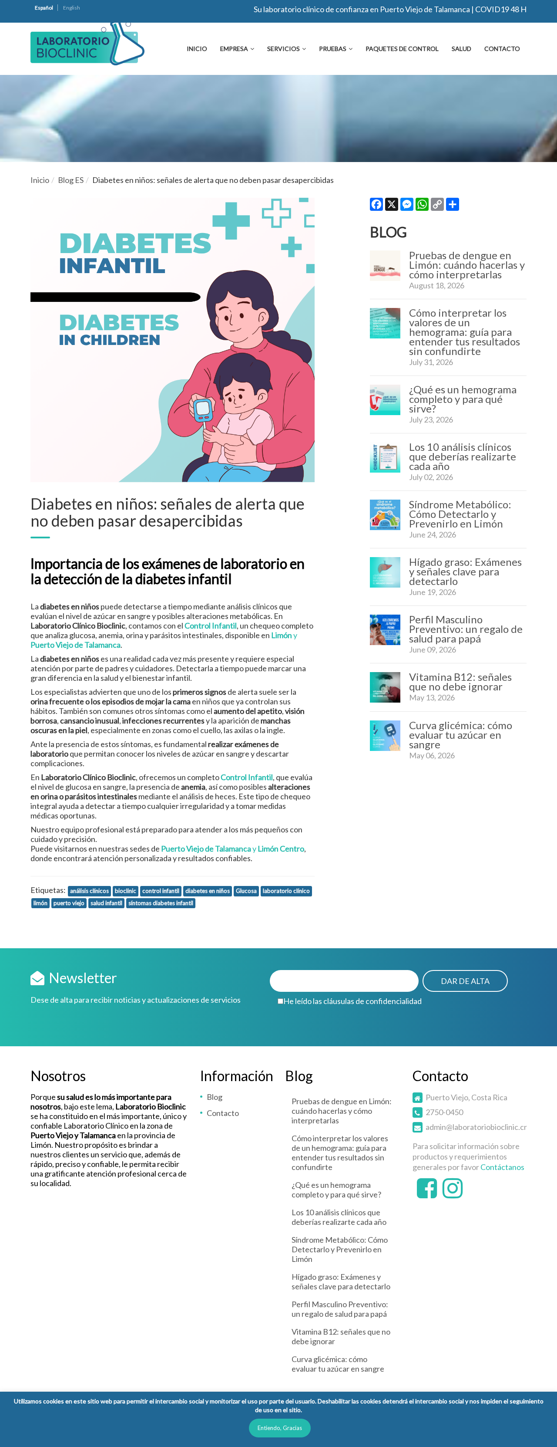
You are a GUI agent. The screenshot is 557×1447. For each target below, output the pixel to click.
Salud (461, 48)
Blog (214, 1097)
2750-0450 (444, 1112)
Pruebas (332, 48)
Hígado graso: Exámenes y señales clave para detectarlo (465, 571)
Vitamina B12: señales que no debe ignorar (460, 681)
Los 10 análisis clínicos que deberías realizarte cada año (462, 456)
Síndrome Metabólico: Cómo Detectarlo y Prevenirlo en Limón (460, 514)
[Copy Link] (437, 206)
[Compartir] (452, 206)
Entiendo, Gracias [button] (280, 1427)
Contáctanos (502, 1167)
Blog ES (71, 180)
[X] (391, 206)
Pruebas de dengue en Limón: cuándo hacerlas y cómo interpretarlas (467, 265)
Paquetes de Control (402, 48)
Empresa (234, 48)
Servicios (283, 48)
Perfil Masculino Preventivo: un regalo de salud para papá (466, 629)
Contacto (502, 48)
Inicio (197, 48)
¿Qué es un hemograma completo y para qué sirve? (463, 399)
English (71, 7)
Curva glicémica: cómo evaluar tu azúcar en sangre (460, 735)
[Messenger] (406, 206)
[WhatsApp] (422, 206)
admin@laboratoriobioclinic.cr (476, 1127)
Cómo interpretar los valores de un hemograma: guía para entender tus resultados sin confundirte (464, 331)
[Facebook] (376, 206)
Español (44, 7)
